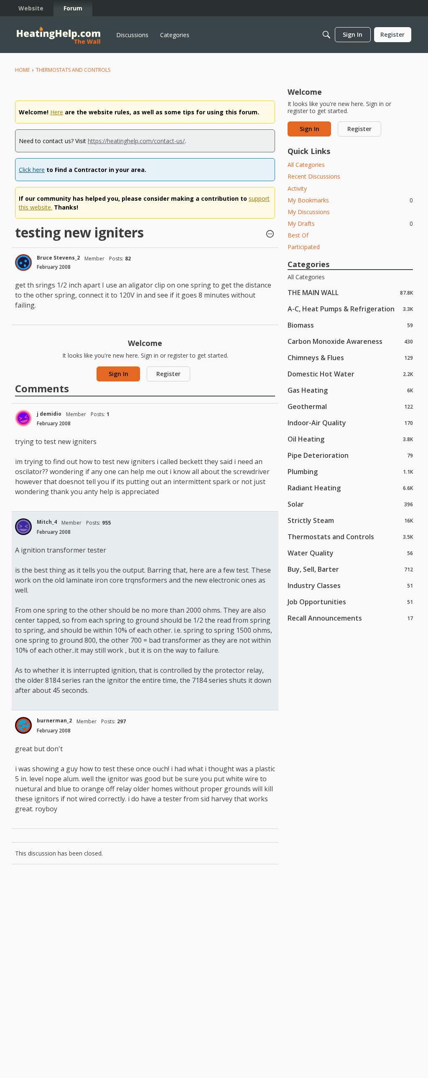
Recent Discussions (314, 176)
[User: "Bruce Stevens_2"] (23, 262)
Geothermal (350, 406)
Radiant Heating (350, 487)
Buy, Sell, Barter (350, 569)
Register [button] (168, 374)
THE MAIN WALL (350, 292)
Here (56, 112)
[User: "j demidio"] (23, 418)
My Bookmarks (350, 200)
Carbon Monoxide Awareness (350, 341)
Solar (350, 504)
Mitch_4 (47, 521)
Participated (304, 247)
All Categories (306, 165)
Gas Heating (350, 390)
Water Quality (350, 552)
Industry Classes (350, 585)
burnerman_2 (54, 720)
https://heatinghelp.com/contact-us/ (136, 141)
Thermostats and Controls (350, 536)
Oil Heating (350, 438)
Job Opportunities (350, 601)
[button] (270, 234)
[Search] (326, 34)
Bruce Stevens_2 (58, 257)
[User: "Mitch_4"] (23, 526)
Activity (297, 188)
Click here (32, 170)
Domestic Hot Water (350, 373)
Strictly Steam (350, 520)
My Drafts (350, 223)
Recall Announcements (350, 617)
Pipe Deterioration (350, 455)
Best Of (298, 235)
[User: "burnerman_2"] (23, 725)
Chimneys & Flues (350, 357)
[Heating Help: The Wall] (58, 35)
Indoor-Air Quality (350, 422)
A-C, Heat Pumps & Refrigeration (350, 308)
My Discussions (309, 212)
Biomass (350, 325)
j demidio (49, 413)
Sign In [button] (118, 374)
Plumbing (350, 471)
